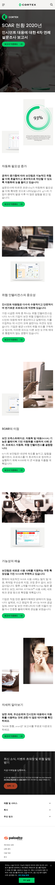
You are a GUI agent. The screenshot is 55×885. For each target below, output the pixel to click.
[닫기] (51, 865)
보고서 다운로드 (11, 44)
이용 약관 (22, 780)
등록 (9, 786)
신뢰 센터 (7, 849)
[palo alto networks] (27, 4)
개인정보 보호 (9, 845)
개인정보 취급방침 (10, 780)
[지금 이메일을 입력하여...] (27, 772)
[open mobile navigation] (3, 5)
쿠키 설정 (26, 880)
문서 (5, 857)
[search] (51, 5)
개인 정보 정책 (23, 875)
